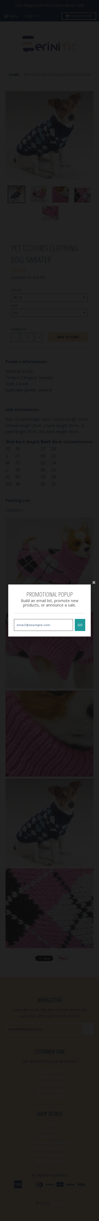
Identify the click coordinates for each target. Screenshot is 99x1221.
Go (80, 625)
